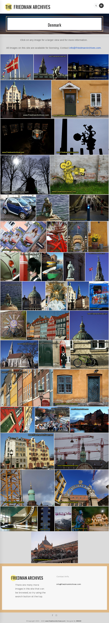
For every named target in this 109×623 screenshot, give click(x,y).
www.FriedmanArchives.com (55, 621)
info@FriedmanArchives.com (85, 48)
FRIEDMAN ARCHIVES (27, 7)
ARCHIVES (27, 578)
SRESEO (78, 621)
